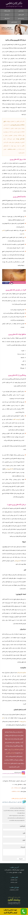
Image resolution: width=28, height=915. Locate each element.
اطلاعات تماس (14, 22)
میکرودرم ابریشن (21, 672)
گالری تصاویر (21, 14)
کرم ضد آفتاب (16, 419)
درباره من (7, 14)
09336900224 (11, 149)
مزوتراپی (21, 749)
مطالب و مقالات (7, 11)
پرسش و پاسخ (21, 18)
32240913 (14, 879)
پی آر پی (12, 749)
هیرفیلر (16, 749)
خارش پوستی (17, 560)
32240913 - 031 (16, 788)
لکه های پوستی (9, 469)
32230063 (14, 882)
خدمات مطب (7, 18)
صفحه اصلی (21, 11)
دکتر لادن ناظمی (11, 752)
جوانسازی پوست (20, 139)
